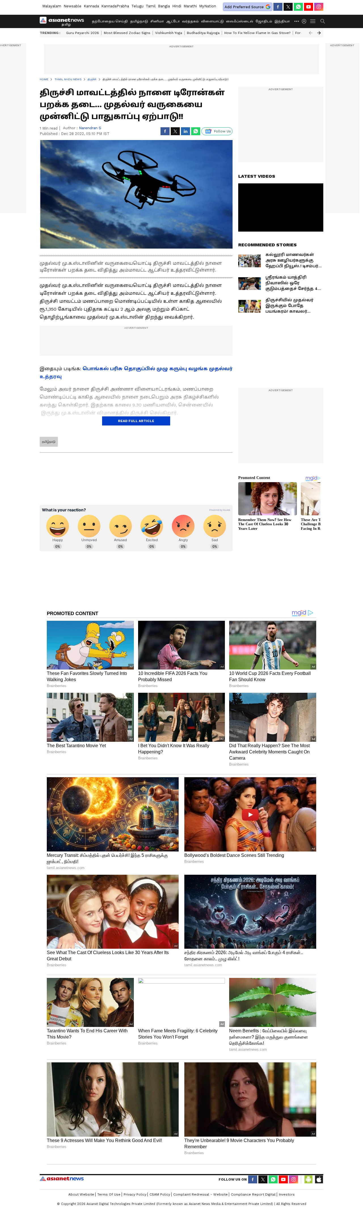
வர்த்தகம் (190, 21)
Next (319, 33)
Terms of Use (109, 1194)
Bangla (164, 6)
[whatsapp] (298, 7)
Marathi (190, 6)
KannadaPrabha (115, 6)
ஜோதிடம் (264, 21)
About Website (81, 1194)
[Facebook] (277, 7)
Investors (287, 1194)
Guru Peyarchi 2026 (82, 33)
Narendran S (90, 128)
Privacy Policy (135, 1194)
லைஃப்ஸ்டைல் (239, 21)
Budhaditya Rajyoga (203, 33)
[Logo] (64, 21)
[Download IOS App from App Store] (318, 1179)
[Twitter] (288, 7)
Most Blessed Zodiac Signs (127, 33)
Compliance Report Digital (253, 1194)
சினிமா (157, 21)
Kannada (91, 6)
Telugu (137, 6)
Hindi (176, 6)
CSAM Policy (159, 1194)
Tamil (151, 6)
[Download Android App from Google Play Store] (308, 1179)
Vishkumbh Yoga (168, 33)
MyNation (207, 6)
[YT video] (308, 7)
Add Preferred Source (244, 7)
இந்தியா (282, 21)
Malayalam (51, 6)
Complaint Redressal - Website (200, 1194)
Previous (310, 33)
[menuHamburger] (313, 21)
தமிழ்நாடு (139, 21)
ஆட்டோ (173, 21)
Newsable (72, 6)
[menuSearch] (322, 21)
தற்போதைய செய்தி (110, 21)
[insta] (318, 7)
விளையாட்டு (212, 21)
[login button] (305, 21)
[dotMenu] (296, 21)
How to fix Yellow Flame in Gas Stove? (257, 33)
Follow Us (222, 131)
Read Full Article (136, 421)
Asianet (62, 1178)
